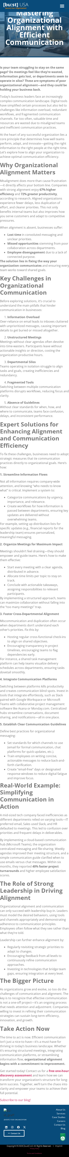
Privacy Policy (34, 1148)
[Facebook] (18, 1127)
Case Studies (58, 1117)
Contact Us (59, 1125)
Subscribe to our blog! (15, 1100)
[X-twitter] (24, 1127)
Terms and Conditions (34, 1153)
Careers (61, 1121)
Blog (63, 1128)
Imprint (58, 1146)
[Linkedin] (6, 1127)
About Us (60, 1109)
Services (61, 1113)
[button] (62, 6)
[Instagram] (12, 1127)
